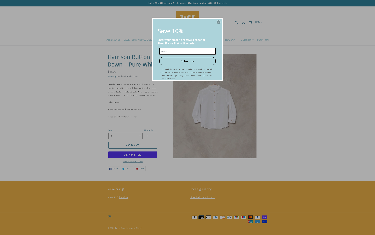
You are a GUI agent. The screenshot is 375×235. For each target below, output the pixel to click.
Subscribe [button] (187, 61)
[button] (218, 22)
